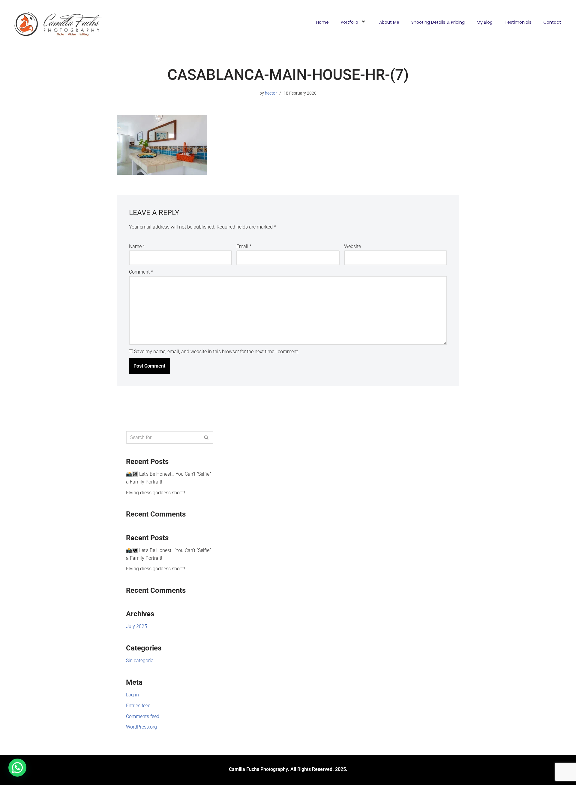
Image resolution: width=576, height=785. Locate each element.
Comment (141, 272)
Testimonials (518, 22)
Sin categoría (140, 660)
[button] (17, 768)
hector (271, 93)
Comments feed (142, 716)
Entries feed (138, 705)
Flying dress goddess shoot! (155, 493)
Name (137, 246)
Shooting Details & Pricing (438, 22)
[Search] (206, 437)
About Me (389, 22)
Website (352, 246)
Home (322, 22)
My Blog (485, 22)
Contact (552, 22)
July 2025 (136, 626)
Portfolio (349, 22)
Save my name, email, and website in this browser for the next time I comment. (216, 351)
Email (244, 246)
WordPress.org (141, 727)
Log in (132, 695)
